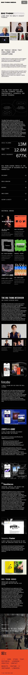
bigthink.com (4, 75)
